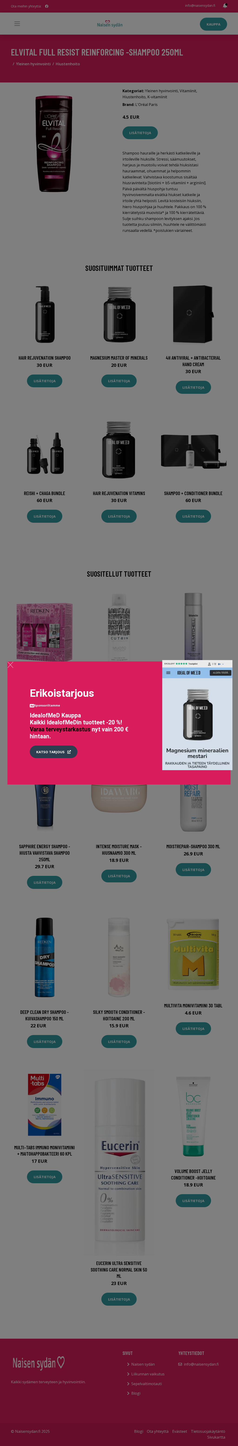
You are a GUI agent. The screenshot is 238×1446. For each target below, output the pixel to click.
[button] (53, 752)
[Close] (10, 664)
